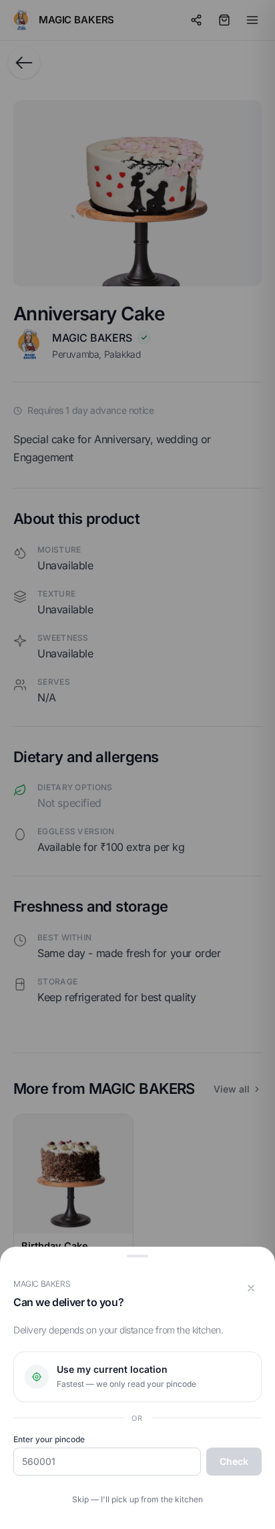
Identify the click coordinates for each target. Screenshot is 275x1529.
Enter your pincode (49, 1439)
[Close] (251, 1288)
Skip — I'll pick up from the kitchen (137, 1499)
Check (234, 1461)
